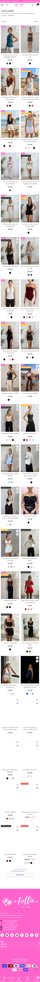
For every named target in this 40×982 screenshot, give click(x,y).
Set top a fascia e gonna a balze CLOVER (30, 267)
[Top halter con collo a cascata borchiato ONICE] (30, 208)
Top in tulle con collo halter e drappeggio (10, 771)
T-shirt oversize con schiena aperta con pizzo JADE (30, 474)
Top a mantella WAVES (10, 854)
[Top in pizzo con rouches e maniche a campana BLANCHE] (10, 500)
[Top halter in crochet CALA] (10, 124)
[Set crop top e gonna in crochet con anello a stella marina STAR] (30, 82)
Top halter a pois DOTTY (30, 433)
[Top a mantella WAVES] (10, 839)
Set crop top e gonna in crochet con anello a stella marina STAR (29, 98)
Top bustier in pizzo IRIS (10, 600)
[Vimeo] (37, 935)
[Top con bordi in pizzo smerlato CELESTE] (10, 458)
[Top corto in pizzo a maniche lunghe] (30, 627)
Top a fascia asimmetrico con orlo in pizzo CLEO (30, 309)
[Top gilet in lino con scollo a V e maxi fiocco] (30, 796)
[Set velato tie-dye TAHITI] (30, 754)
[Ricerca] (7, 5)
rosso (26, 609)
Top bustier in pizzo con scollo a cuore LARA (10, 559)
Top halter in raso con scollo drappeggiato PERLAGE (10, 56)
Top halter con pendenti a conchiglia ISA (10, 686)
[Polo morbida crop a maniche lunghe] (30, 543)
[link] (27, 979)
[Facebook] (2, 935)
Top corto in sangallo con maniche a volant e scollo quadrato (30, 729)
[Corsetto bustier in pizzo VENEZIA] (10, 418)
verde (30, 106)
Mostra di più (20, 875)
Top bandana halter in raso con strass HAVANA (10, 98)
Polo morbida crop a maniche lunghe (30, 559)
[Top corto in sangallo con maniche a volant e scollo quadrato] (30, 712)
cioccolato (7, 607)
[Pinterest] (12, 935)
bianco (13, 63)
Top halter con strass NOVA (10, 266)
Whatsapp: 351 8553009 (10, 927)
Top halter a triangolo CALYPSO (10, 393)
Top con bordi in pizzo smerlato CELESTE (10, 474)
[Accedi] (33, 5)
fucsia (27, 440)
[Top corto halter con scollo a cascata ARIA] (10, 293)
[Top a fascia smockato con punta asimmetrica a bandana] (30, 670)
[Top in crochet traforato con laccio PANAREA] (10, 166)
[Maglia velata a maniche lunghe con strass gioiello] (30, 585)
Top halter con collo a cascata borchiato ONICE (30, 225)
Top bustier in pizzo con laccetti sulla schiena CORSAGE (30, 140)
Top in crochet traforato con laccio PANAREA (10, 182)
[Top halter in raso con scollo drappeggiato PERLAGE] (10, 39)
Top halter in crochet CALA (10, 139)
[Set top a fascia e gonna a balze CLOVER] (30, 251)
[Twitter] (32, 935)
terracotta (32, 106)
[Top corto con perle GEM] (10, 627)
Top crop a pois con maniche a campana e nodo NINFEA (30, 182)
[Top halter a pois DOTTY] (30, 418)
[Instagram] (7, 935)
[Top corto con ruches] (30, 500)
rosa (28, 148)
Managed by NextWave (20, 961)
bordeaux (10, 146)
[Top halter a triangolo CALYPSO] (10, 378)
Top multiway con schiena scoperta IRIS (10, 352)
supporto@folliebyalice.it (10, 929)
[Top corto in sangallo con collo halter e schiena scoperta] (10, 712)
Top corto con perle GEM (10, 643)
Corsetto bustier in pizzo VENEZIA (10, 433)
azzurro (26, 148)
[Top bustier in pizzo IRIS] (10, 585)
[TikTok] (17, 935)
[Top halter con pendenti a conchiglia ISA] (10, 670)
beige (27, 106)
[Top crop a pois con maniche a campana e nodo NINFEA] (30, 166)
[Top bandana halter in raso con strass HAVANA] (10, 82)
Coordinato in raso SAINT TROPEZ (30, 855)
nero (10, 63)
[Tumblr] (22, 935)
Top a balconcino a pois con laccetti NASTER (10, 225)
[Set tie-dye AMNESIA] (10, 796)
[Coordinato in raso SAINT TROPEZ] (30, 839)
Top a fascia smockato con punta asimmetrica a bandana (30, 686)
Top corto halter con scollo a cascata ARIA (10, 309)
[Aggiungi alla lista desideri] (17, 27)
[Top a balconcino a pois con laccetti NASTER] (10, 208)
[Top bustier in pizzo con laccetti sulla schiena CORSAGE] (30, 124)
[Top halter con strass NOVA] (10, 251)
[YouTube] (27, 935)
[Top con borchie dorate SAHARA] (30, 335)
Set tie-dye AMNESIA (10, 812)
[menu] (2, 5)
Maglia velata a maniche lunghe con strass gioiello (30, 601)
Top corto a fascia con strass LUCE (30, 56)
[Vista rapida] (17, 30)
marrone (7, 106)
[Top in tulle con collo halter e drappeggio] (10, 754)
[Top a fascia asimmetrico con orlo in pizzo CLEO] (30, 293)
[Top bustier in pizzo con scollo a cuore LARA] (10, 543)
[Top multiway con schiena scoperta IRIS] (10, 335)
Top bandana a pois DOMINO (30, 393)
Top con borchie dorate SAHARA (30, 351)
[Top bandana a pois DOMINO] (30, 378)
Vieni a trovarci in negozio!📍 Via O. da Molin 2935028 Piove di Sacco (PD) (11, 922)
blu (31, 275)
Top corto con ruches (30, 516)
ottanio (7, 63)
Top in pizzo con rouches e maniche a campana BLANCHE (10, 517)
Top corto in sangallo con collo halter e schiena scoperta (10, 728)
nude (7, 440)
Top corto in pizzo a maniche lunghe (30, 644)
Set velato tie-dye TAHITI (30, 769)
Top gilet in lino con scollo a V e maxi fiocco (29, 813)
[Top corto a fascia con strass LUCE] (30, 39)
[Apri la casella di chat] (37, 967)
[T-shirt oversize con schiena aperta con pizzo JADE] (30, 458)
